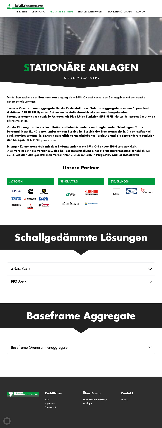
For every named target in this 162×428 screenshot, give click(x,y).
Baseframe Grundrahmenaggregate (39, 347)
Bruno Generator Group (95, 399)
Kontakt (141, 11)
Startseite (21, 11)
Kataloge (87, 403)
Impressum (50, 403)
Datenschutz (51, 407)
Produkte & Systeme (61, 11)
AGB (47, 399)
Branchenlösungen (120, 11)
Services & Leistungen (90, 11)
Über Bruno (38, 11)
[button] (7, 421)
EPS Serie (19, 281)
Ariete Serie (20, 269)
